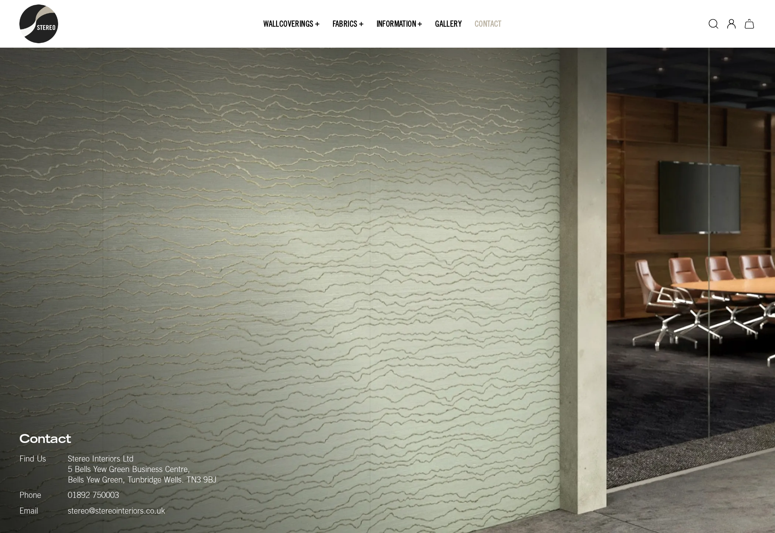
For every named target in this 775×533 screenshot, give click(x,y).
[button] (291, 24)
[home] (38, 23)
